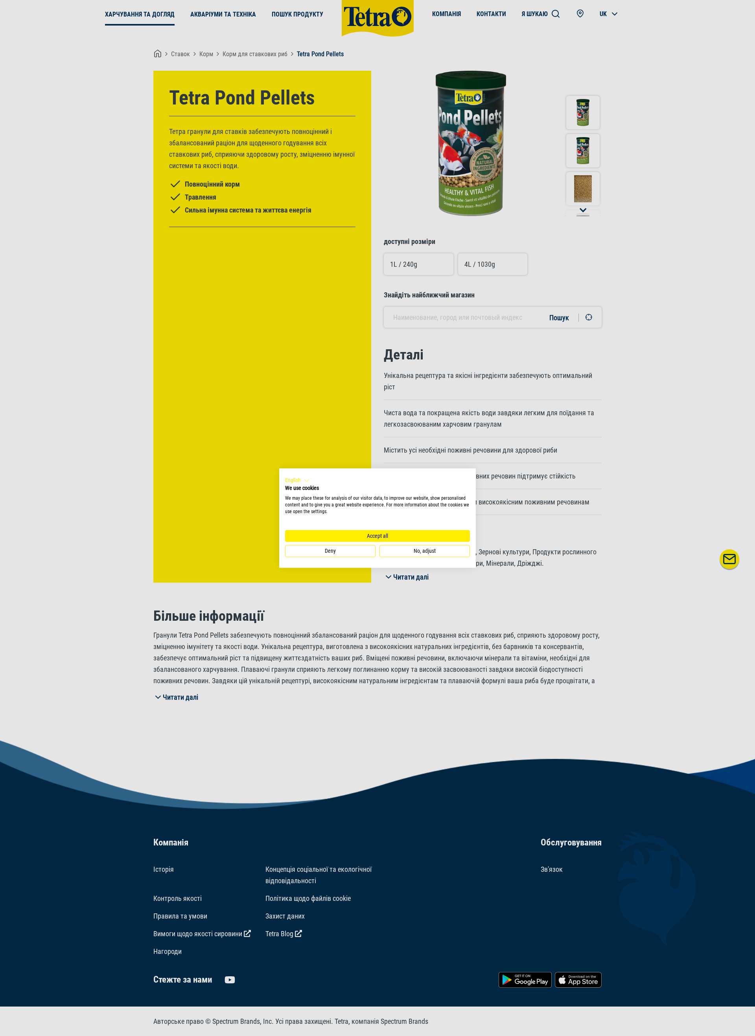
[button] (297, 480)
